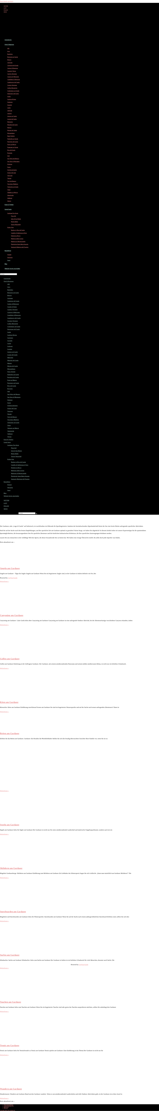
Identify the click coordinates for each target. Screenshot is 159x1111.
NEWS (5, 12)
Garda (9, 332)
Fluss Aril (13, 448)
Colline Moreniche (12, 323)
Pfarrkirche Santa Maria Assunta (20, 476)
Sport (8, 490)
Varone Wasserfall (16, 456)
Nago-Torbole (11, 371)
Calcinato (10, 298)
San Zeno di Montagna (13, 397)
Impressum (6, 1107)
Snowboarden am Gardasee (13, 911)
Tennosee (10, 411)
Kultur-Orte (10, 459)
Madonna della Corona (17, 470)
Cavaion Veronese (12, 321)
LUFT (5, 8)
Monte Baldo (14, 453)
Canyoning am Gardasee (11, 615)
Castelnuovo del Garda (14, 318)
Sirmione (10, 400)
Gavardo (9, 340)
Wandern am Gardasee (11, 1089)
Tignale (9, 414)
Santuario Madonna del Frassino (20, 479)
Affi (8, 284)
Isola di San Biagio (16, 451)
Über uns (6, 1108)
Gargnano (10, 338)
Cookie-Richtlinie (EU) (9, 1106)
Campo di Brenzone (13, 304)
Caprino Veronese (12, 309)
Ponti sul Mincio (12, 380)
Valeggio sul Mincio (13, 428)
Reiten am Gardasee (9, 733)
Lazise (9, 343)
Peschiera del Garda (13, 377)
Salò (8, 391)
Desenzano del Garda (13, 329)
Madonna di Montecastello (18, 473)
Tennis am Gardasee (9, 1045)
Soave (9, 403)
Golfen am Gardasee (10, 659)
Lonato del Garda (12, 355)
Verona (9, 436)
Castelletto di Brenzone (14, 315)
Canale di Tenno (12, 307)
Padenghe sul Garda (13, 374)
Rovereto (10, 388)
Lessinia (9, 349)
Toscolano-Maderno (13, 419)
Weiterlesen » (4, 581)
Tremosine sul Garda (13, 422)
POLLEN (6, 10)
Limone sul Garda (12, 352)
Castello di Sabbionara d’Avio (19, 465)
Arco (8, 287)
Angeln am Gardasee (10, 568)
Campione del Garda (13, 301)
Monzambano (11, 369)
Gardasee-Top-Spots (13, 445)
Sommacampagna (12, 405)
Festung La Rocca (16, 467)
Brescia (9, 295)
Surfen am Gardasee (9, 955)
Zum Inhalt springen (6, 1)
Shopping (10, 487)
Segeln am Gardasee (9, 825)
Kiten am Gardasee (9, 702)
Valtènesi (10, 434)
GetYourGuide (12, 578)
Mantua (9, 363)
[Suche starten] (36, 513)
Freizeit (9, 484)
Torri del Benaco (12, 417)
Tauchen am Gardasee (10, 1002)
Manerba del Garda (12, 360)
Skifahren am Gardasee (11, 868)
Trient (9, 425)
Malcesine (10, 357)
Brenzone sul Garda (13, 292)
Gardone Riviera (12, 335)
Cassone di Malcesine (13, 312)
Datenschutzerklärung (8, 1104)
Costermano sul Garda (13, 326)
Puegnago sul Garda (13, 383)
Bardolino (10, 290)
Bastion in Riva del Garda (18, 462)
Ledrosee (10, 346)
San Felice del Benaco (13, 394)
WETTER (6, 6)
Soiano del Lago (12, 408)
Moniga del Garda (12, 366)
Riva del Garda (11, 386)
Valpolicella (10, 431)
